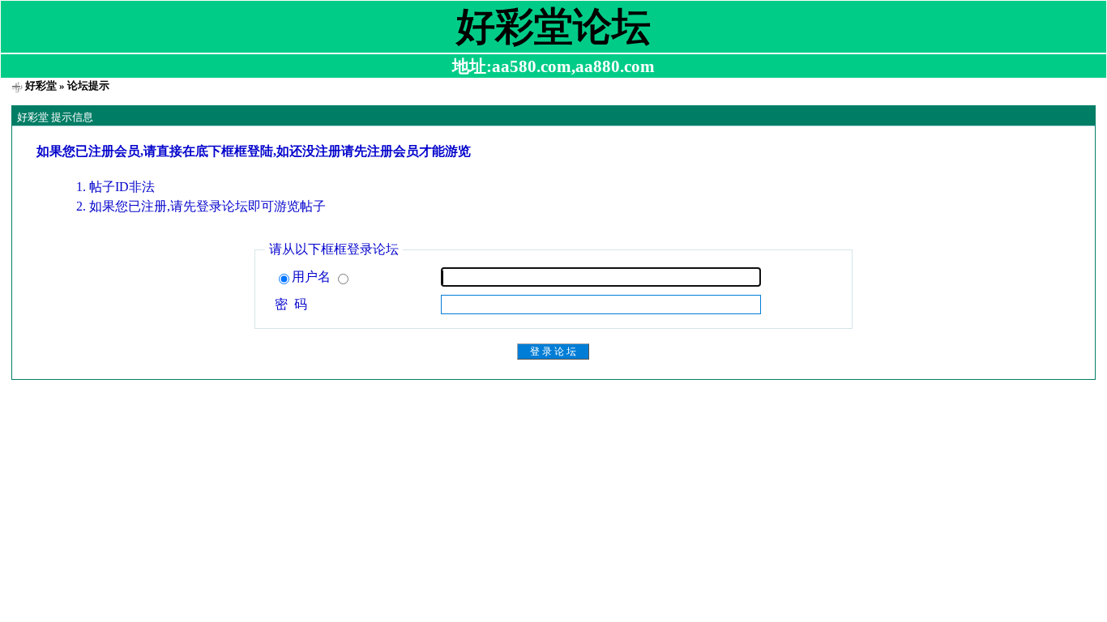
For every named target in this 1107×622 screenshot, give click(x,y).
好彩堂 (41, 85)
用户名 (313, 276)
